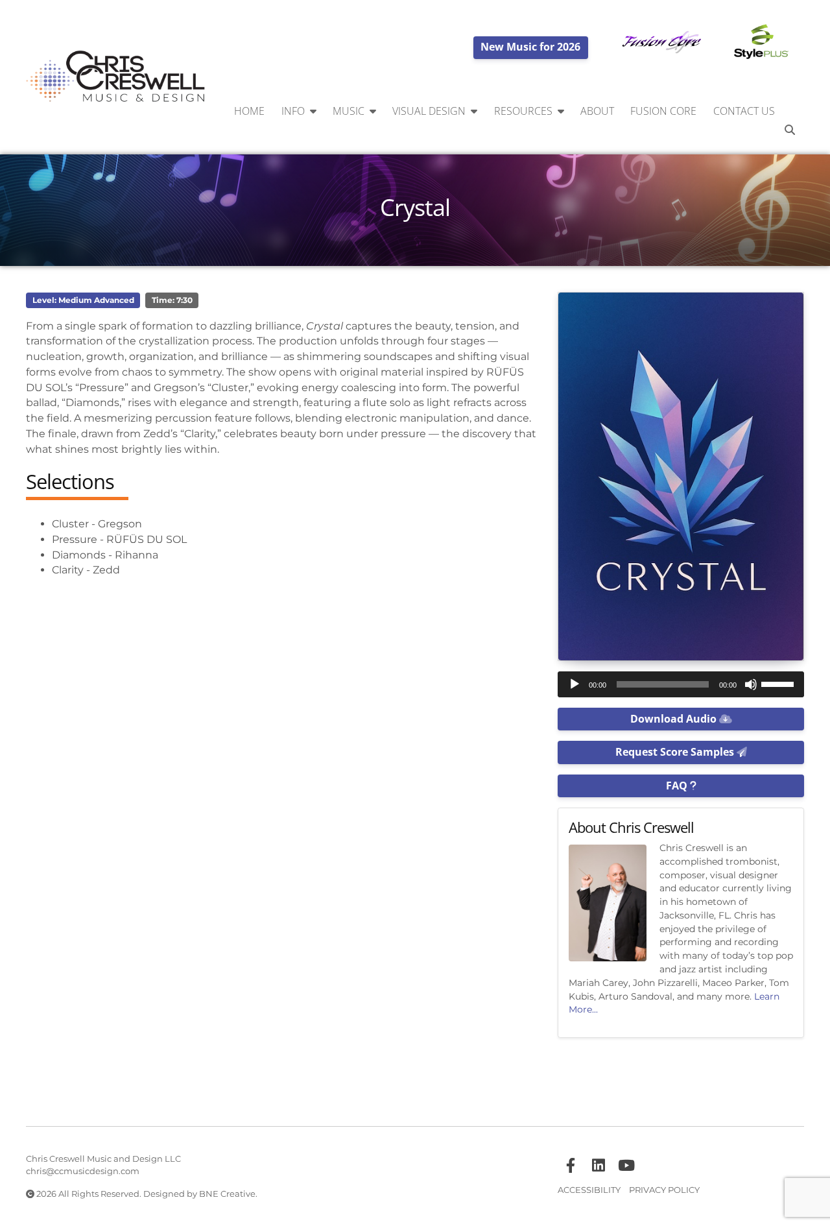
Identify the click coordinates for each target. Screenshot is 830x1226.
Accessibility (589, 1190)
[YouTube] (626, 1166)
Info (293, 111)
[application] (681, 684)
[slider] (779, 683)
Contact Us (744, 111)
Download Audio (674, 719)
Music (348, 111)
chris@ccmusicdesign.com (82, 1171)
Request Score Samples (676, 752)
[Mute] (750, 684)
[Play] (574, 684)
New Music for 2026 (530, 47)
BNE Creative (227, 1194)
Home (249, 111)
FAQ (678, 785)
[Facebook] (571, 1166)
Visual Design (429, 111)
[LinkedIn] (598, 1166)
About (597, 111)
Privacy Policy (664, 1190)
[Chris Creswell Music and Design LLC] (116, 77)
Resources (523, 111)
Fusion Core (663, 111)
